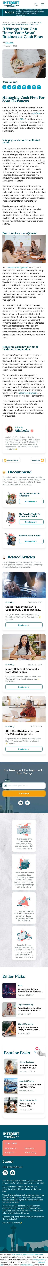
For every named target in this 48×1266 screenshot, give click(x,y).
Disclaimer (29, 1148)
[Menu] (43, 4)
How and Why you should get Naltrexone (27, 1254)
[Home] (11, 4)
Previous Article (12, 460)
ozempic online (26, 1265)
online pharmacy (39, 1259)
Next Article (36, 460)
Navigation (9, 1152)
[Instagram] (20, 802)
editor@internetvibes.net (12, 1167)
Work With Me (10, 1148)
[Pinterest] (27, 802)
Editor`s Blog (30, 1152)
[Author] (32, 430)
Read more (30, 501)
